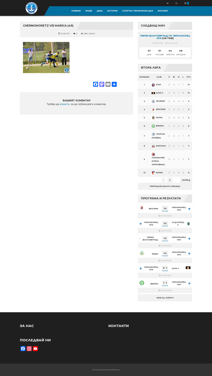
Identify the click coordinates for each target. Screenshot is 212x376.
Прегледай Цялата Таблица (165, 186)
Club (159, 77)
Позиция (144, 77)
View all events (165, 298)
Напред (186, 180)
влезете (64, 104)
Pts (189, 77)
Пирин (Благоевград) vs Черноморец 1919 (165, 37)
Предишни (145, 180)
